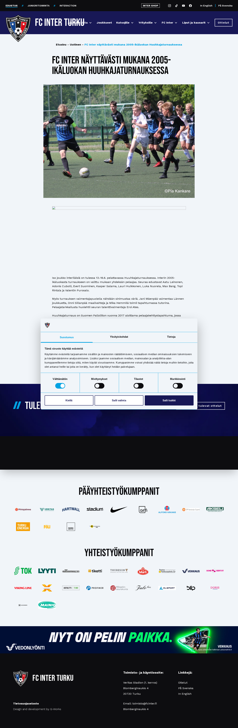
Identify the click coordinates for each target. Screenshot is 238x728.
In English (206, 5)
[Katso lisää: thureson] (119, 571)
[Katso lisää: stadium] (95, 509)
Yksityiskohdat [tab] (119, 336)
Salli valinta (119, 400)
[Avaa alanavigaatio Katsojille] (132, 22)
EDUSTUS (12, 5)
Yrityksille (146, 22)
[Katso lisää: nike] (119, 509)
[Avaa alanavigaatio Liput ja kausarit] (208, 22)
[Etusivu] (18, 21)
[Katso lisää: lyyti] (47, 570)
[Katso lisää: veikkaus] (191, 571)
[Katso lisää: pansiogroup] (167, 571)
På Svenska (225, 5)
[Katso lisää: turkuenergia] (23, 526)
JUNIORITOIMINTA (38, 5)
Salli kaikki (169, 400)
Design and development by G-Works (37, 709)
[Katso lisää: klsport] (167, 588)
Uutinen (74, 44)
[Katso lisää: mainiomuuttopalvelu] (47, 605)
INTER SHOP (150, 5)
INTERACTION (68, 5)
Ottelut (182, 682)
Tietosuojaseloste (26, 703)
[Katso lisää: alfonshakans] (167, 509)
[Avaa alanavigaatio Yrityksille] (155, 22)
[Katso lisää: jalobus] (143, 588)
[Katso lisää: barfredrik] (215, 588)
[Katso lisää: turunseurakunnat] (119, 588)
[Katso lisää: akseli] (215, 509)
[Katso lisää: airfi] (143, 509)
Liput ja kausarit (194, 22)
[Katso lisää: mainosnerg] (23, 605)
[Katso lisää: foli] (47, 526)
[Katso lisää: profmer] (95, 588)
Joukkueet (104, 22)
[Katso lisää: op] (191, 509)
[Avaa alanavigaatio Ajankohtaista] (90, 22)
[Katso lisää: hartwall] (71, 509)
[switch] (99, 386)
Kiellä (69, 400)
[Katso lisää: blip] (191, 588)
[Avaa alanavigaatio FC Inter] (176, 22)
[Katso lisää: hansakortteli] (71, 526)
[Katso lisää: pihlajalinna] (23, 509)
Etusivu (61, 44)
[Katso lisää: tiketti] (95, 571)
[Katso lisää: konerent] (215, 571)
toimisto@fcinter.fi (144, 703)
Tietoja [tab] (171, 336)
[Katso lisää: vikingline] (23, 588)
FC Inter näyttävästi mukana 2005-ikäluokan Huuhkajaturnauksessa (132, 44)
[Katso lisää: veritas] (47, 510)
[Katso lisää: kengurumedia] (95, 526)
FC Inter (167, 22)
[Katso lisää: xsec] (47, 588)
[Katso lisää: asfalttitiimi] (71, 588)
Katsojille (122, 22)
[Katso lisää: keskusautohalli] (71, 570)
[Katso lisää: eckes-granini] (143, 571)
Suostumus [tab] (67, 337)
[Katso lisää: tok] (23, 571)
